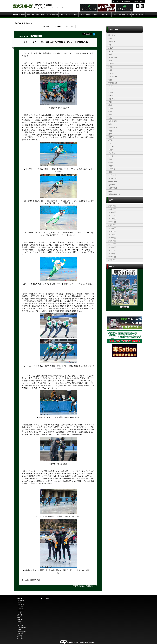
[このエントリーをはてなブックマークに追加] (94, 34)
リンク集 (46, 598)
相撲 (115, 15)
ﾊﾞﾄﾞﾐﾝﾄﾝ (102, 17)
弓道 (110, 159)
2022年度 (112, 219)
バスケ (48, 15)
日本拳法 (111, 169)
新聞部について (139, 1)
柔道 (110, 105)
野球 (28, 15)
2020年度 (112, 225)
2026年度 (112, 206)
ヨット (111, 156)
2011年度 (112, 254)
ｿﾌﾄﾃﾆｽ (111, 137)
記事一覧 (58, 26)
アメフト (128, 15)
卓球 (62, 15)
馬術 (110, 131)
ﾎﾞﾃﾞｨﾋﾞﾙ (111, 153)
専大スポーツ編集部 (43, 4)
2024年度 (112, 212)
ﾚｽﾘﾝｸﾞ (111, 92)
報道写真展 (112, 188)
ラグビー (35, 15)
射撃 (110, 124)
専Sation (111, 185)
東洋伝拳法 (112, 127)
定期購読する (124, 307)
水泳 (75, 15)
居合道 (111, 166)
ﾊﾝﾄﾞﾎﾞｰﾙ (111, 99)
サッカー (55, 15)
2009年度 (112, 260)
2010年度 (112, 257)
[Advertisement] (124, 376)
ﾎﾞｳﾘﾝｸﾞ (111, 140)
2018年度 (112, 231)
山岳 (110, 118)
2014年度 (112, 244)
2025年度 (112, 209)
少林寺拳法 (112, 121)
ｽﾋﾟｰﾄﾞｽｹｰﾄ (68, 17)
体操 (110, 172)
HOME (15, 15)
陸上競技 (22, 15)
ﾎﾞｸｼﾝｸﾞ (111, 102)
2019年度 (112, 228)
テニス (134, 15)
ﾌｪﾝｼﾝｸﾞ (82, 15)
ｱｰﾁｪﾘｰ (111, 108)
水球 (95, 15)
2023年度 (112, 215)
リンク (116, 1)
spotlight (111, 191)
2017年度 (112, 235)
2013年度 (112, 247)
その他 (141, 15)
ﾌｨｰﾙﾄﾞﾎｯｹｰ (112, 178)
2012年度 (112, 250)
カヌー (111, 147)
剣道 (110, 112)
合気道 (111, 162)
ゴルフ (111, 143)
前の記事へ (47, 26)
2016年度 (112, 238)
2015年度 (112, 241)
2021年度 (112, 222)
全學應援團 (112, 182)
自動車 (111, 150)
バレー (42, 15)
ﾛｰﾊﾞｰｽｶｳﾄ (112, 175)
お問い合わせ (126, 1)
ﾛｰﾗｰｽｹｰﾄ (111, 96)
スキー (111, 115)
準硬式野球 (121, 17)
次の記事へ (69, 26)
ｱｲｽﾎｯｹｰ (88, 15)
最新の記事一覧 (114, 194)
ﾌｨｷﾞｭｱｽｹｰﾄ (108, 17)
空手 (110, 134)
